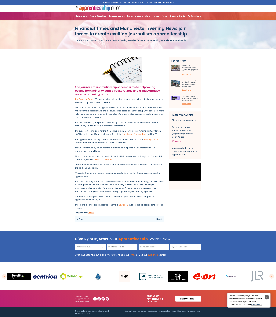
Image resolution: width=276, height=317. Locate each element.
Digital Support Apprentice (184, 120)
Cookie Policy (256, 304)
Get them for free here (164, 2)
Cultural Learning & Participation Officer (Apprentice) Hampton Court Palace (182, 134)
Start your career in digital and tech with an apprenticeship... (190, 98)
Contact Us (152, 311)
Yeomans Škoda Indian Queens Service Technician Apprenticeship (184, 151)
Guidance (80, 16)
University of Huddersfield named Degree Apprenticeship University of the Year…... (190, 68)
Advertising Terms (179, 311)
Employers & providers (138, 16)
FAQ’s (133, 254)
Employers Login (194, 311)
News (164, 16)
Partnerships (194, 16)
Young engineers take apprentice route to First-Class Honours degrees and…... (189, 83)
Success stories (117, 16)
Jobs (156, 16)
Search (128, 311)
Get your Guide (177, 16)
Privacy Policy (164, 311)
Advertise (142, 311)
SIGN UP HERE (187, 298)
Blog (84, 40)
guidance (153, 254)
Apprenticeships (98, 16)
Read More (186, 74)
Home (77, 40)
